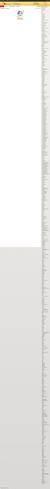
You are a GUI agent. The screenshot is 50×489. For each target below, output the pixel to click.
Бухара (43, 452)
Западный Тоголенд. (44, 50)
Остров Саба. (43, 136)
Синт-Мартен (43, 428)
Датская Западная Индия (45, 309)
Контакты (18, 6)
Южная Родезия (44, 317)
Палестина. (43, 150)
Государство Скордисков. (45, 42)
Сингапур (43, 427)
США (42, 435)
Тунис (42, 448)
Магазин (2, 6)
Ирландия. (43, 54)
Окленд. (43, 107)
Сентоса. (43, 201)
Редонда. (43, 161)
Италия (43, 330)
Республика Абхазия (44, 414)
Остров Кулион (44, 456)
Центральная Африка (44, 462)
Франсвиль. (43, 224)
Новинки (43, 8)
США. (43, 212)
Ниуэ (42, 392)
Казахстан (43, 335)
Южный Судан (43, 482)
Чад (42, 463)
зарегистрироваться (18, 4)
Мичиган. (43, 90)
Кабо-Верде (43, 334)
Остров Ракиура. (44, 134)
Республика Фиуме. (44, 172)
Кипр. (43, 66)
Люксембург (43, 363)
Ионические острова (44, 304)
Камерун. (43, 58)
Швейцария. (43, 242)
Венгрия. (43, 31)
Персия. (43, 156)
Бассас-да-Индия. (44, 25)
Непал (42, 388)
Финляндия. (43, 223)
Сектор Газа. (43, 195)
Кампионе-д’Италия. (44, 59)
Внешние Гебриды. (44, 35)
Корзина (39, 6)
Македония (43, 366)
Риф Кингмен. (44, 177)
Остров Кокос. (44, 127)
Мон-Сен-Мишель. (44, 92)
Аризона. (43, 21)
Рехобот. (43, 175)
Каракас (43, 290)
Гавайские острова (44, 436)
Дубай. (43, 47)
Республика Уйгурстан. (45, 171)
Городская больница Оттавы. (45, 41)
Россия (43, 417)
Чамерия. (43, 237)
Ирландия (43, 327)
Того (42, 444)
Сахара (43, 423)
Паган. (43, 149)
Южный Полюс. (44, 250)
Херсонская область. (44, 234)
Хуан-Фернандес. (44, 235)
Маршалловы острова (44, 375)
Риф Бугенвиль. (44, 176)
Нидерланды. (43, 98)
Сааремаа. (43, 182)
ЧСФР (43, 467)
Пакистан (43, 401)
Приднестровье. (44, 160)
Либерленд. (43, 77)
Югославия (43, 480)
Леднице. (43, 76)
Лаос (42, 355)
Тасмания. (43, 213)
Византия (43, 291)
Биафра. (43, 27)
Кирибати (43, 343)
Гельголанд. (43, 37)
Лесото (43, 358)
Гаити (42, 294)
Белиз (42, 275)
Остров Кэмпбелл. (44, 129)
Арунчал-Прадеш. (44, 23)
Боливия (43, 279)
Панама (43, 404)
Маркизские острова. (44, 85)
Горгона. (43, 40)
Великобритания (44, 287)
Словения (43, 430)
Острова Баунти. (44, 112)
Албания (43, 259)
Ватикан (43, 286)
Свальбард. (43, 187)
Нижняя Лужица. (44, 99)
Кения (42, 340)
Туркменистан (43, 449)
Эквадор (43, 472)
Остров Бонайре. (44, 121)
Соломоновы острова (44, 431)
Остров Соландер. (44, 139)
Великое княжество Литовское (45, 288)
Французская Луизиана (44, 460)
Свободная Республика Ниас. (45, 424)
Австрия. (43, 14)
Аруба (42, 268)
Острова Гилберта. (44, 113)
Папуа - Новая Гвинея (44, 405)
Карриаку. (43, 62)
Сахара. (43, 186)
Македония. (43, 81)
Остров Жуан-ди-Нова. (45, 124)
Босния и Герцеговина (44, 280)
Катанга (43, 349)
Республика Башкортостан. (45, 162)
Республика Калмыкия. (45, 165)
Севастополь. (43, 190)
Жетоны (43, 313)
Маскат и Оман (44, 376)
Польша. (43, 157)
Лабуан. (43, 74)
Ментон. (43, 88)
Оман (42, 398)
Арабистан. (43, 19)
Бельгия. (43, 26)
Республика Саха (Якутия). (45, 168)
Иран (42, 326)
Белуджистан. (43, 276)
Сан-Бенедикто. (44, 184)
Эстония (43, 478)
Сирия (42, 429)
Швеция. (43, 243)
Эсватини (43, 476)
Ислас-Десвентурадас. (45, 55)
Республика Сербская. (45, 169)
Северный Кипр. (44, 193)
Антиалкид (43, 264)
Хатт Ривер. (43, 232)
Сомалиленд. (43, 210)
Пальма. (43, 403)
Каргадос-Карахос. (44, 61)
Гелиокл (43, 299)
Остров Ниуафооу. (44, 132)
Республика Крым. (44, 167)
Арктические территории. (45, 22)
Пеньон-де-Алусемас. (44, 154)
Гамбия (43, 297)
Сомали (43, 432)
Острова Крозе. (44, 116)
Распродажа (43, 10)
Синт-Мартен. (44, 204)
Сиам (43, 440)
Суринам (43, 434)
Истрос (43, 329)
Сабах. (43, 183)
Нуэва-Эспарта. (44, 103)
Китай (42, 344)
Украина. (43, 219)
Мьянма (43, 384)
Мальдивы (43, 372)
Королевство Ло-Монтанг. (45, 352)
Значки (43, 318)
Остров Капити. (44, 125)
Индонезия (43, 322)
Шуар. (43, 245)
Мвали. (43, 87)
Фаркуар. (43, 222)
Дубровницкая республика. (45, 48)
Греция (43, 303)
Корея (42, 351)
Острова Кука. (44, 117)
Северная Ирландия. (44, 191)
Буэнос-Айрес (44, 266)
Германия (43, 301)
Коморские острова (44, 346)
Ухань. (43, 220)
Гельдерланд (43, 300)
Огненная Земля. (44, 105)
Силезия (43, 411)
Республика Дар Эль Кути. (45, 164)
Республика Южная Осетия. (45, 173)
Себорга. (43, 189)
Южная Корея (43, 481)
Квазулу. (43, 63)
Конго (42, 347)
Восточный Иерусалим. (45, 36)
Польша (43, 409)
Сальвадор (43, 419)
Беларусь (43, 274)
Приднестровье (44, 413)
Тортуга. (43, 215)
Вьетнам (43, 293)
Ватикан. (43, 29)
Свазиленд (43, 477)
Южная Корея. (44, 248)
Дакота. (43, 44)
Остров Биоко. (44, 120)
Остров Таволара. (44, 140)
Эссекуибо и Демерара (45, 296)
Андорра (43, 263)
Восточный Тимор (44, 292)
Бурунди (43, 284)
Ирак (42, 325)
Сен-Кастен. (43, 198)
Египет (43, 312)
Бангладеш (43, 272)
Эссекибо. (43, 246)
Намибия (43, 387)
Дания (42, 307)
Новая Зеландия (44, 391)
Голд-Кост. (43, 39)
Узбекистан (43, 451)
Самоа (43, 420)
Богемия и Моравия (44, 465)
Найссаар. (43, 96)
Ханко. (43, 458)
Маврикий (43, 364)
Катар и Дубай (43, 339)
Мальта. (43, 83)
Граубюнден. (43, 43)
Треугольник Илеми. (44, 217)
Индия (42, 321)
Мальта (43, 373)
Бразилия (43, 282)
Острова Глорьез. (44, 114)
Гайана (43, 295)
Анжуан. (43, 18)
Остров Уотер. (44, 143)
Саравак (43, 370)
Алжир (42, 261)
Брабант (43, 255)
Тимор (42, 443)
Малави (43, 368)
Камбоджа (43, 336)
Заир (42, 314)
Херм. (43, 233)
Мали (42, 371)
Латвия (43, 356)
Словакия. (43, 206)
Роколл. (43, 178)
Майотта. (43, 80)
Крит (42, 305)
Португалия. (43, 158)
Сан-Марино (43, 421)
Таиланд (43, 439)
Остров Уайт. (43, 142)
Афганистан (43, 269)
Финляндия (43, 457)
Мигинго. (43, 379)
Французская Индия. (44, 227)
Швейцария (43, 469)
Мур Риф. (43, 383)
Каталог (6, 6)
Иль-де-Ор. (43, 320)
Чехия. (43, 238)
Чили (42, 468)
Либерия (43, 359)
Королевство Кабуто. (44, 73)
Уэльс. (43, 221)
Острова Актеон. (44, 109)
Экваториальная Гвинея (45, 473)
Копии (42, 350)
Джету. (43, 46)
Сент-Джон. (43, 200)
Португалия (43, 412)
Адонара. (43, 15)
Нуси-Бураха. (43, 102)
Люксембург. (43, 79)
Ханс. (43, 231)
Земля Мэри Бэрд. (44, 52)
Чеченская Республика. (45, 239)
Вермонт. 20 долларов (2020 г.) (19, 17)
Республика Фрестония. (45, 416)
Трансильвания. (44, 216)
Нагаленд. (43, 95)
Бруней (43, 283)
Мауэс (42, 377)
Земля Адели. (44, 51)
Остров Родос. (44, 135)
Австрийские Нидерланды (45, 254)
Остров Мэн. (43, 131)
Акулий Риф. (43, 16)
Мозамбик (43, 380)
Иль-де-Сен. (43, 53)
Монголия (43, 382)
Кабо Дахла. (43, 57)
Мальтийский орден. (44, 84)
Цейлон (43, 471)
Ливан (42, 360)
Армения (43, 267)
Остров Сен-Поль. (44, 138)
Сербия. (43, 202)
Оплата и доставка (12, 6)
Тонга (42, 445)
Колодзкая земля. (44, 68)
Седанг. (43, 194)
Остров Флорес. (44, 145)
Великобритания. (44, 30)
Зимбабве (43, 316)
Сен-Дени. (43, 197)
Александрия (43, 260)
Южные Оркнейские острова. (45, 249)
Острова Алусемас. (44, 110)
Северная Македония (45, 367)
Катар (42, 338)
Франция (43, 459)
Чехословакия (43, 466)
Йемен (43, 331)
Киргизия (43, 342)
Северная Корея (44, 425)
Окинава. (43, 106)
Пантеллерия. (44, 151)
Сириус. (43, 205)
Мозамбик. (43, 91)
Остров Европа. (44, 123)
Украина (43, 453)
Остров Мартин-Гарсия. (45, 400)
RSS (44, 8)
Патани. (43, 407)
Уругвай (43, 454)
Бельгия (43, 277)
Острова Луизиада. (44, 118)
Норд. (43, 101)
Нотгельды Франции (44, 396)
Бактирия (43, 271)
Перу (42, 408)
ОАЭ (42, 397)
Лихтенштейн (43, 362)
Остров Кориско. (44, 128)
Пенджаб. (43, 153)
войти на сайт (17, 3)
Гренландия (43, 308)
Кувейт (43, 354)
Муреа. (43, 94)
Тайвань (43, 441)
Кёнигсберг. (43, 65)
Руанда (43, 418)
